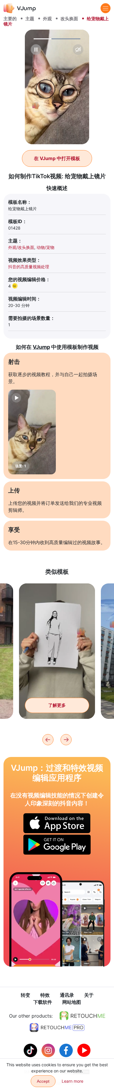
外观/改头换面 (21, 247)
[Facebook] (66, 1050)
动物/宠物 (45, 247)
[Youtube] (84, 1050)
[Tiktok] (31, 1050)
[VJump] (20, 8)
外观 (47, 18)
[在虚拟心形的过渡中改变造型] (35, 919)
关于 (89, 995)
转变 (25, 995)
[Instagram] (49, 1050)
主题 (29, 18)
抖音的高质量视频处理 (28, 266)
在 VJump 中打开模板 (57, 158)
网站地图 (71, 1002)
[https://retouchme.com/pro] (57, 1027)
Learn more (72, 1081)
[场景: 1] (32, 432)
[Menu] (105, 8)
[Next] (66, 739)
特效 (45, 995)
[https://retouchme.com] (82, 1015)
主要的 (10, 18)
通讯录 (67, 995)
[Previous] (47, 739)
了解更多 (57, 705)
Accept (43, 1081)
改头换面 (69, 18)
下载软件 (42, 1002)
